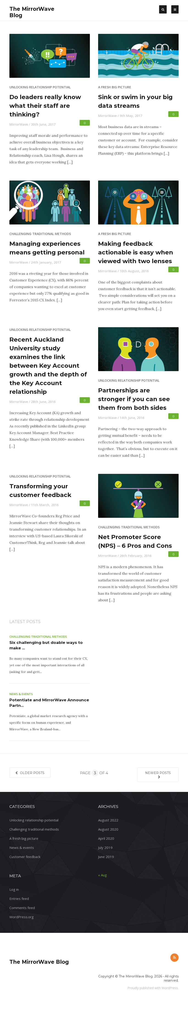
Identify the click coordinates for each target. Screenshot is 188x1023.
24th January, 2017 (46, 262)
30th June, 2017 (43, 124)
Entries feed (19, 898)
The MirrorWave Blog (39, 962)
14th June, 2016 (132, 418)
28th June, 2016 (43, 401)
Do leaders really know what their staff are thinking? (45, 105)
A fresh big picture (114, 87)
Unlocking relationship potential (40, 87)
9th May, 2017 (131, 115)
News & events (21, 694)
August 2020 (108, 829)
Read (52, 58)
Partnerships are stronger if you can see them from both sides (134, 399)
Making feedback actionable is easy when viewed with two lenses (135, 252)
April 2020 (106, 838)
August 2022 (108, 820)
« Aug (102, 875)
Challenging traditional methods (40, 234)
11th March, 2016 (44, 505)
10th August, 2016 (134, 271)
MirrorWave (18, 124)
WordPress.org (21, 917)
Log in (14, 889)
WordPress (170, 988)
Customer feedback (24, 856)
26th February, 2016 (135, 555)
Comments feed (22, 907)
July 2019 (105, 847)
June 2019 (106, 856)
